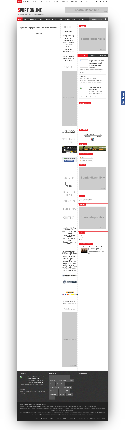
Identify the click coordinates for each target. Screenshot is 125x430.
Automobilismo (64, 377)
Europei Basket (66, 387)
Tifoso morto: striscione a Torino (69, 236)
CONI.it (81, 235)
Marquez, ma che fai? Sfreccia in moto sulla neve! (69, 258)
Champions (55, 1)
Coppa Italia (73, 1)
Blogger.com (93, 406)
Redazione (26, 1)
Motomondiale (64, 391)
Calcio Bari (60, 384)
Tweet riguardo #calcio (85, 201)
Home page (39, 33)
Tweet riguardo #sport (85, 199)
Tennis (62, 394)
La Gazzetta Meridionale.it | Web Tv (92, 247)
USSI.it (81, 237)
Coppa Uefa (64, 1)
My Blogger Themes (41, 404)
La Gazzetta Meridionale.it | (33, 406)
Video (81, 1)
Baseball (52, 380)
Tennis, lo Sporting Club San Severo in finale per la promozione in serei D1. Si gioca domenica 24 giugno (68, 40)
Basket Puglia (62, 380)
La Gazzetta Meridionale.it (57, 408)
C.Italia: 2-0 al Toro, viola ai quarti (69, 232)
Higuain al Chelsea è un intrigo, (69, 243)
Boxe (71, 380)
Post (82, 157)
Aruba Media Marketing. (68, 410)
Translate (98, 136)
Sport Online (30, 10)
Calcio (52, 384)
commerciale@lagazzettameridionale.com (78, 412)
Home (19, 1)
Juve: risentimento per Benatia (69, 239)
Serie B (48, 1)
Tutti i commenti (86, 160)
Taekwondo (53, 394)
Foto (86, 1)
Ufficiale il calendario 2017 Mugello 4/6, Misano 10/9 (69, 253)
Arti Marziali (53, 377)
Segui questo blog (69, 160)
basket (69, 394)
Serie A (42, 1)
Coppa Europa (54, 387)
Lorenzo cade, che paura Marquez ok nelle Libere (69, 262)
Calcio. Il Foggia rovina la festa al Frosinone (68, 58)
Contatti (34, 1)
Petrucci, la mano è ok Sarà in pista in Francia (69, 269)
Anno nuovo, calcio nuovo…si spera (68, 51)
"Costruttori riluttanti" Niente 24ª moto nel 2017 (69, 266)
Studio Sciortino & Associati (72, 406)
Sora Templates (29, 404)
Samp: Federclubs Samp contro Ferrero (69, 229)
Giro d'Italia (53, 391)
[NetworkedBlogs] (69, 158)
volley (52, 398)
